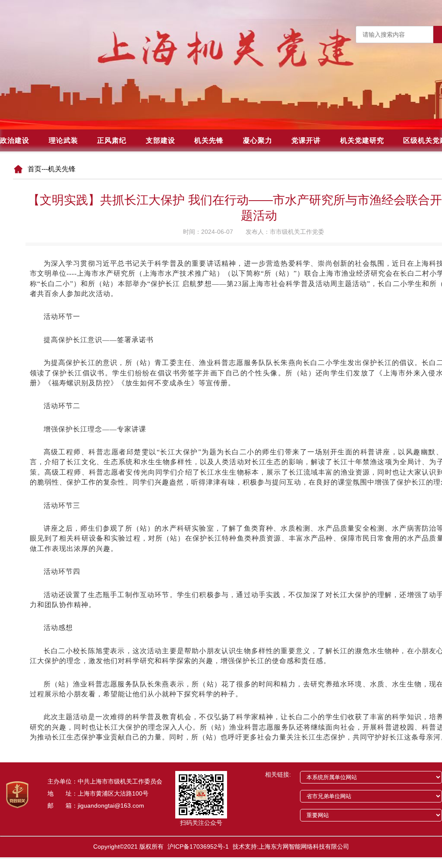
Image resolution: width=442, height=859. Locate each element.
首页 (34, 169)
